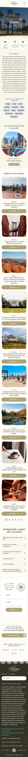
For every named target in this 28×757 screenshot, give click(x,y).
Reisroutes (20, 728)
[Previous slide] (3, 144)
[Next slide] (25, 144)
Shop (3, 731)
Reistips (8, 731)
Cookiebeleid (6, 735)
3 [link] (12, 520)
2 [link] (9, 520)
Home (3, 728)
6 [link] (21, 520)
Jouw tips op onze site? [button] (11, 742)
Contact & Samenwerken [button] (11, 738)
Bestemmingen (11, 728)
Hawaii (22, 650)
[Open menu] (24, 3)
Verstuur (12, 610)
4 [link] (15, 520)
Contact (20, 733)
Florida (15, 650)
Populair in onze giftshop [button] (12, 746)
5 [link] (18, 520)
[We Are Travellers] (14, 3)
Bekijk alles (14, 653)
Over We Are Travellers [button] (11, 683)
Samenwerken (12, 733)
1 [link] (6, 520)
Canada (7, 650)
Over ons (4, 733)
